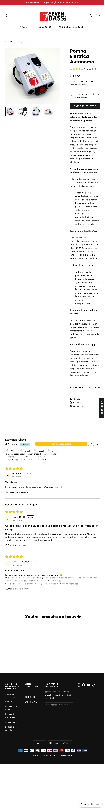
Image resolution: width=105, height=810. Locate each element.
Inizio (7, 42)
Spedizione (88, 81)
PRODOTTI (25, 27)
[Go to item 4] (54, 455)
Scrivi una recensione (61, 443)
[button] (77, 69)
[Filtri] (91, 444)
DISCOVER (30, 697)
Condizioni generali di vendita (10, 697)
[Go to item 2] (26, 455)
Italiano (37, 743)
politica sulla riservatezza (11, 707)
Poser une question (83, 387)
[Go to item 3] (40, 455)
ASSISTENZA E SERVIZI (71, 27)
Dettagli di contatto (10, 728)
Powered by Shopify (65, 755)
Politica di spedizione (10, 715)
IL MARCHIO (45, 27)
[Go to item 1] (12, 455)
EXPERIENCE (31, 701)
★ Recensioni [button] (100, 408)
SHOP (27, 692)
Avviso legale (11, 721)
